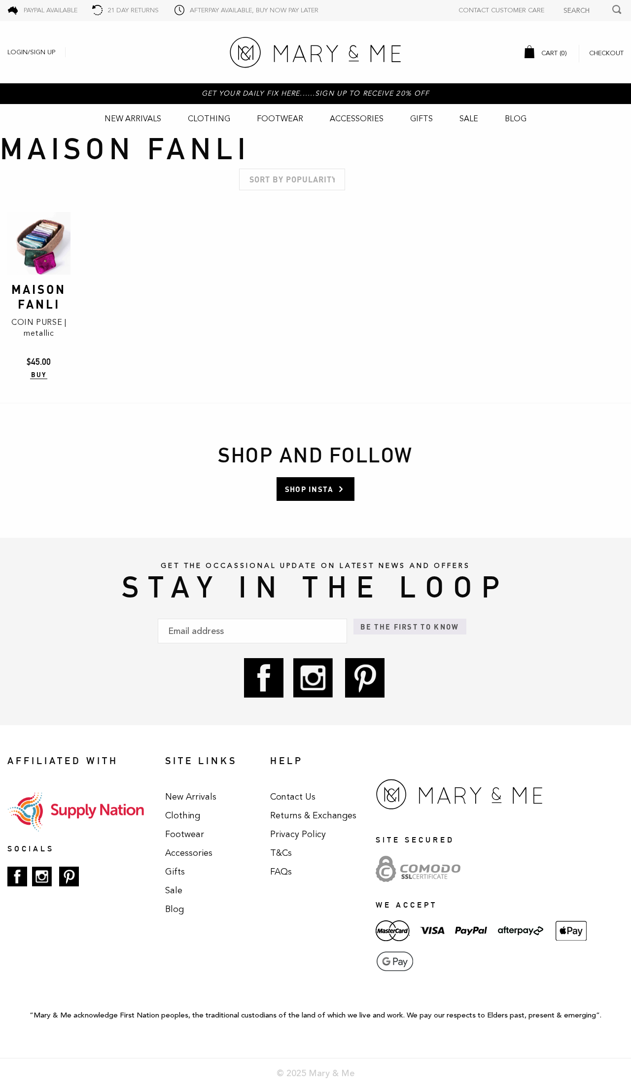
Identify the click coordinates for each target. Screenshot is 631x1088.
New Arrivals (133, 119)
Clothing (209, 119)
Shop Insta (309, 489)
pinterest (365, 678)
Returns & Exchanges (313, 815)
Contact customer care (501, 10)
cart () (553, 53)
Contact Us (293, 796)
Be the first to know (409, 626)
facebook (263, 678)
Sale (468, 119)
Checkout (606, 53)
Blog (515, 119)
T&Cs (281, 852)
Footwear (280, 119)
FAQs (281, 871)
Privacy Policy (298, 834)
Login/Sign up (31, 52)
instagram (313, 678)
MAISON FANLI (38, 296)
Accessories (357, 119)
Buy (38, 375)
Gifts (421, 119)
